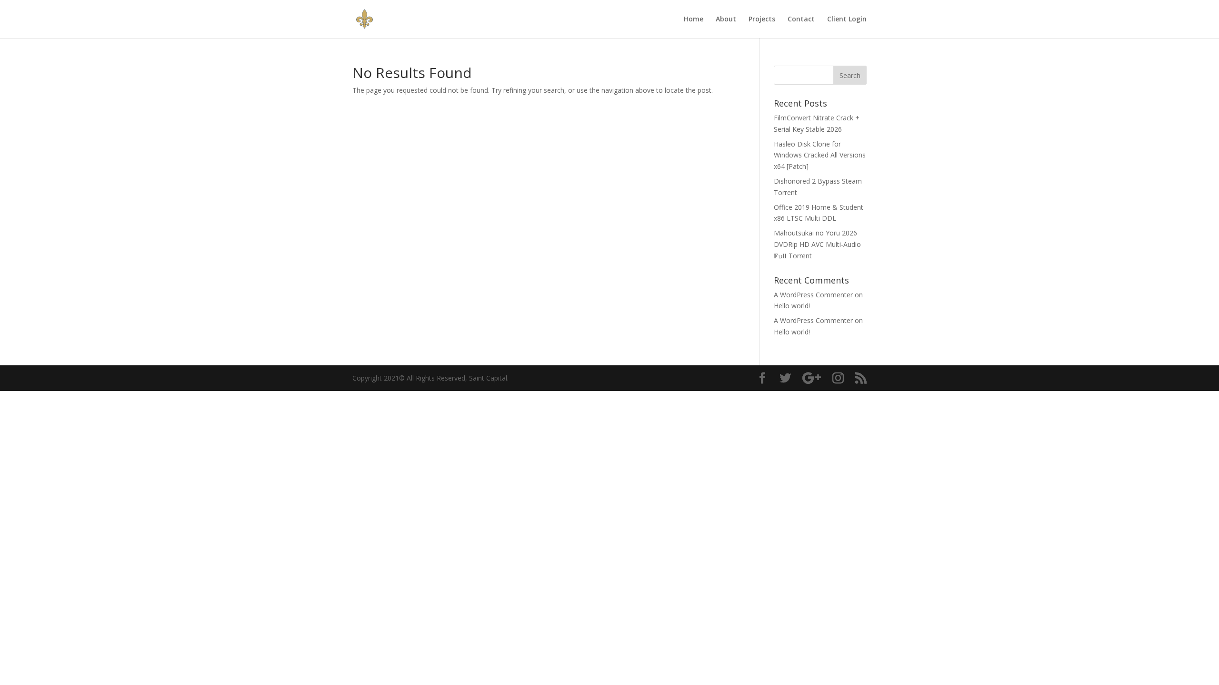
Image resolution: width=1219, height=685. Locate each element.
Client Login (847, 19)
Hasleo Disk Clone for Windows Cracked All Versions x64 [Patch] (820, 155)
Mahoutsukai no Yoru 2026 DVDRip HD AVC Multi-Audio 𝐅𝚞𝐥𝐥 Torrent (817, 244)
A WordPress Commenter (813, 294)
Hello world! (792, 305)
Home (693, 19)
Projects (762, 19)
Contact (801, 19)
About (726, 19)
